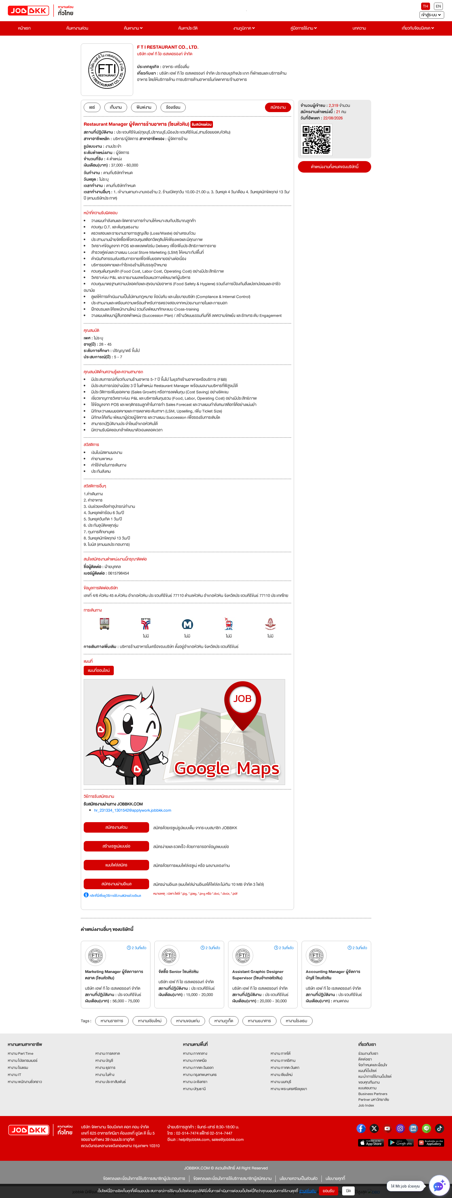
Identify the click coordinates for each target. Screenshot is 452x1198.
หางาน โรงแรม (18, 1067)
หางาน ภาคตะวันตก (285, 1067)
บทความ (359, 28)
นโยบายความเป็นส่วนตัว (299, 1178)
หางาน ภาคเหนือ (195, 1060)
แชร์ (92, 107)
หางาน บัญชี (104, 1060)
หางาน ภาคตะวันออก (198, 1067)
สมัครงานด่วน (116, 827)
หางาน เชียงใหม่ (281, 1075)
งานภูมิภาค (242, 28)
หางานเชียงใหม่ (149, 1021)
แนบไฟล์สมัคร (116, 865)
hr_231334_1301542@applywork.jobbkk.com (132, 810)
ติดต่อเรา (365, 1059)
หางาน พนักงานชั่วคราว (25, 1082)
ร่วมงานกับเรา (368, 1053)
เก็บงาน (116, 107)
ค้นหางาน (132, 28)
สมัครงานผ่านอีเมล (116, 884)
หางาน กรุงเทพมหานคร (200, 1075)
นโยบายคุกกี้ (335, 1178)
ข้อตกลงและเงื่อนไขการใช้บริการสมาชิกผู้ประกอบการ (144, 1178)
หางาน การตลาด (107, 1053)
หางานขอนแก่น (188, 1021)
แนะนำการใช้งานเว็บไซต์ (375, 1076)
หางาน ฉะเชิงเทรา (195, 1082)
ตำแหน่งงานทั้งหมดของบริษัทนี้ (334, 166)
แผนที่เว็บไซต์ (367, 1071)
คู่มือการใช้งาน (302, 28)
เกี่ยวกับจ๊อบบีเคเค (416, 28)
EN (438, 6)
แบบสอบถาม (367, 1088)
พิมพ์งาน (144, 107)
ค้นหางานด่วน (77, 28)
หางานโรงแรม (296, 1021)
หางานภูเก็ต (223, 1021)
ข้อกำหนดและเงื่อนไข (372, 1065)
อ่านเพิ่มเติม (307, 1191)
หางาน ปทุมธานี (194, 1089)
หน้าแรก (24, 28)
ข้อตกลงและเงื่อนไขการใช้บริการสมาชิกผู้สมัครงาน (232, 1178)
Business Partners (372, 1094)
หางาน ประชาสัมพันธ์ (110, 1082)
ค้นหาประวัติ (187, 28)
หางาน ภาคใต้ (281, 1053)
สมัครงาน (278, 107)
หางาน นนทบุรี (281, 1082)
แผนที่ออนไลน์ (99, 670)
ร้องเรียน (173, 107)
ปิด (348, 1191)
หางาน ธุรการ (105, 1067)
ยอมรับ (328, 1191)
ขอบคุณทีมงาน (369, 1082)
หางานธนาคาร (259, 1021)
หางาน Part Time (20, 1053)
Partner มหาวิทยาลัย (373, 1099)
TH (425, 6)
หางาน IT (14, 1075)
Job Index (366, 1105)
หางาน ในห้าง (104, 1075)
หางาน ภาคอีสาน (283, 1060)
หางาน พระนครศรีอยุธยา (289, 1089)
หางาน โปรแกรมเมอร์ (22, 1060)
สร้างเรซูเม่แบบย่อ (116, 846)
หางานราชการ (112, 1021)
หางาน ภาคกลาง (195, 1053)
